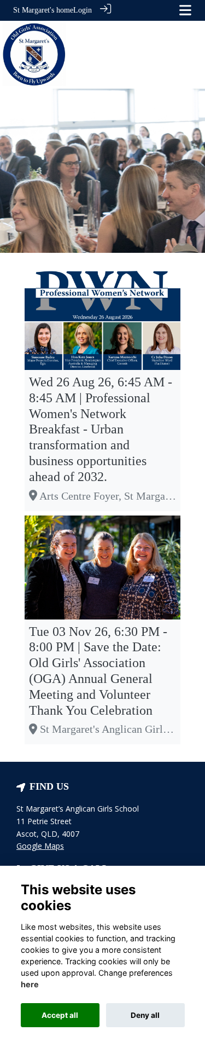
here (30, 984)
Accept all (60, 1015)
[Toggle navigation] (185, 10)
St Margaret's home (43, 9)
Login (82, 9)
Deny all (145, 1015)
